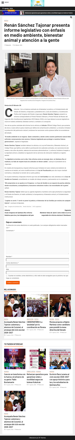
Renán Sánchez (27, 206)
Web (7, 269)
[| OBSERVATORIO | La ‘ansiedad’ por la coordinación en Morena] (37, 305)
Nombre (9, 256)
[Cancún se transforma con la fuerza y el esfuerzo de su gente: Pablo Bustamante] (14, 359)
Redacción (8, 45)
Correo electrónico (12, 263)
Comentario (10, 231)
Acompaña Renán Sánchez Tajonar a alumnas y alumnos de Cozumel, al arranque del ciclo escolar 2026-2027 (14, 327)
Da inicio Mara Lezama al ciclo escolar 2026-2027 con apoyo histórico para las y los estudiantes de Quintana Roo (60, 379)
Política (6, 20)
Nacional (52, 319)
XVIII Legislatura (37, 206)
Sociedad (6, 371)
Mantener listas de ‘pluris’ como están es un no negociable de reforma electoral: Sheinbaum (55, 212)
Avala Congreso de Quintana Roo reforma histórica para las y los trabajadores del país (19, 212)
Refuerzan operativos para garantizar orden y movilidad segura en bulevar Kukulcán (39, 13)
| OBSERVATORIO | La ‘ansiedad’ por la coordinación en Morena (36, 324)
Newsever (33, 438)
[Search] (71, 18)
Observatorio (30, 319)
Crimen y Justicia (31, 371)
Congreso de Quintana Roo (15, 206)
